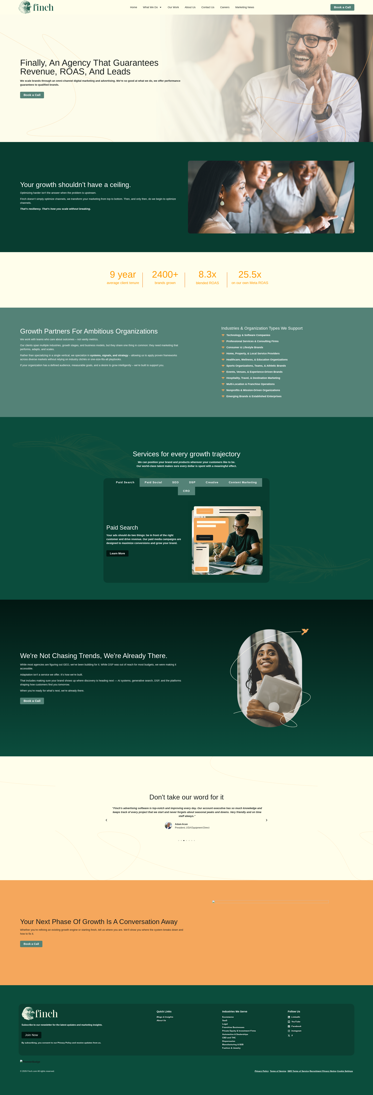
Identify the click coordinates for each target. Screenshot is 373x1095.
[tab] (125, 482)
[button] (106, 820)
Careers (224, 7)
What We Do (150, 7)
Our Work (173, 7)
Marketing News (244, 7)
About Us (190, 7)
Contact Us (207, 7)
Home (133, 7)
